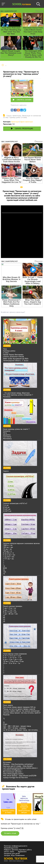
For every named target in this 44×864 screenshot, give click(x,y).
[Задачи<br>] (20, 465)
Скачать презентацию (24, 129)
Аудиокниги (22, 852)
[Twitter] (24, 111)
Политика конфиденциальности (15, 846)
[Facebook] (15, 111)
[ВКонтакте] (12, 111)
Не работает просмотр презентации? (13, 312)
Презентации (15, 122)
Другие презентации (26, 122)
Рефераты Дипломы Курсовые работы (18, 850)
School (21, 4)
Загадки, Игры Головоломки (14, 855)
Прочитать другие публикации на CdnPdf (22, 257)
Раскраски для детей (12, 854)
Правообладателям (11, 848)
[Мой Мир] (21, 111)
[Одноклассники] (18, 111)
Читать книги (9, 852)
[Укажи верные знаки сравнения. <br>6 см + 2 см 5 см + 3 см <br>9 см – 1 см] (20, 648)
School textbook (15, 858)
